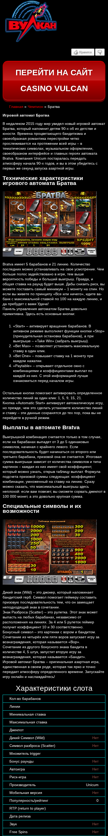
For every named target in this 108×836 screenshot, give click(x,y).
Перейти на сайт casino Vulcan (54, 80)
